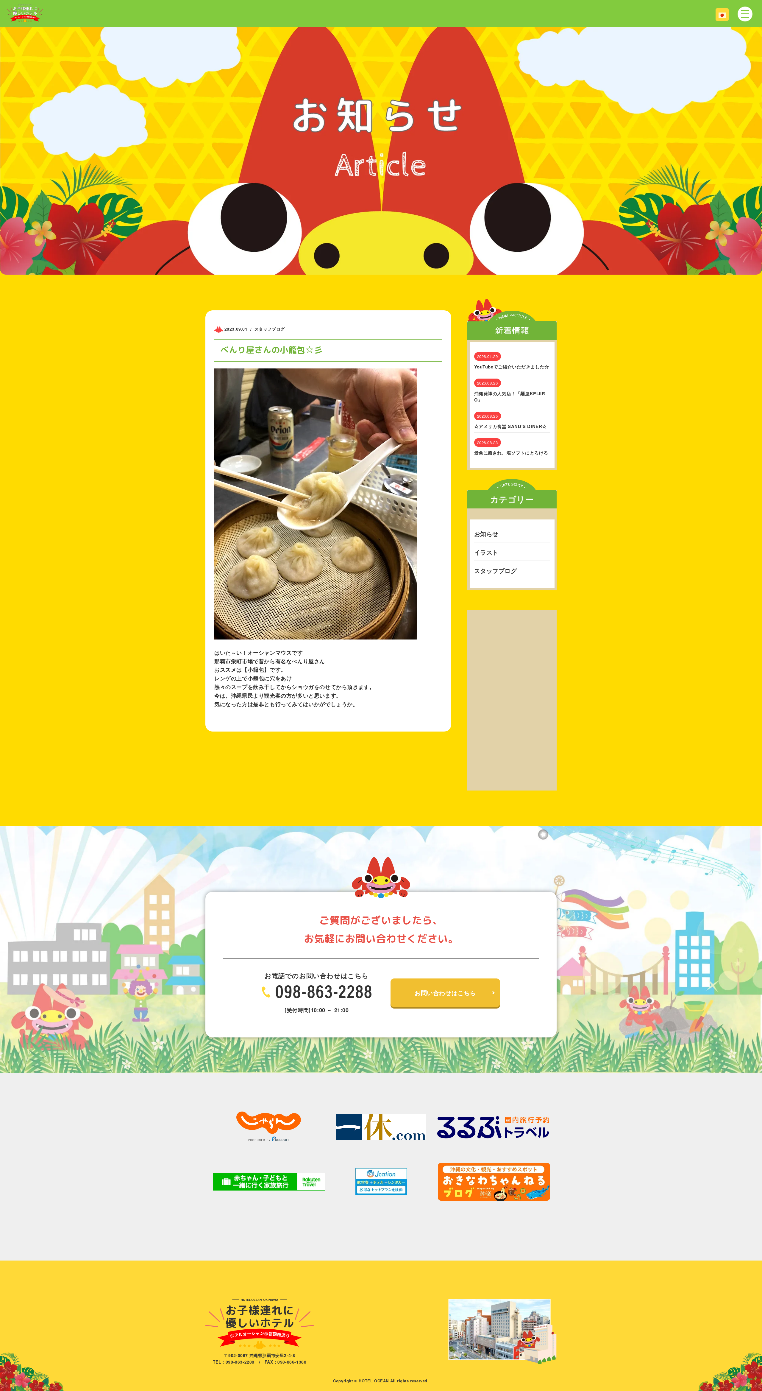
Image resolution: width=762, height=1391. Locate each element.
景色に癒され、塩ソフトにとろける (511, 453)
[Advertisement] (512, 699)
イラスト (486, 552)
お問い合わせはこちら (445, 992)
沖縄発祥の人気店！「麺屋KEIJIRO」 (509, 396)
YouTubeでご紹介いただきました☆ (511, 367)
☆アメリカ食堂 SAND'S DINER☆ (510, 426)
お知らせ (486, 533)
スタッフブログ (495, 570)
